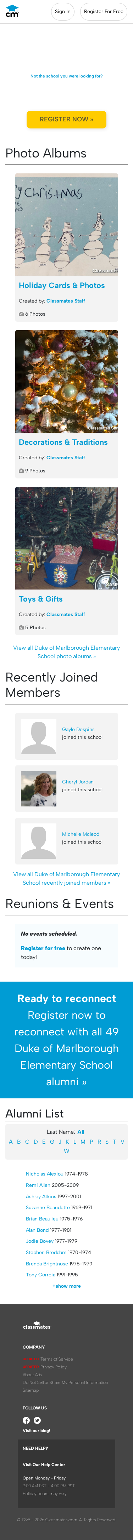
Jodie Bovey (40, 1241)
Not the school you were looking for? (67, 76)
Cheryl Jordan (78, 782)
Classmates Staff (65, 301)
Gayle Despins (78, 729)
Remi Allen (38, 1185)
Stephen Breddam (46, 1252)
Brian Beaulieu (42, 1219)
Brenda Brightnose (47, 1264)
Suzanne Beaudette (48, 1208)
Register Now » (66, 119)
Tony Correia (40, 1275)
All (80, 1132)
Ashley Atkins (41, 1197)
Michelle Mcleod (80, 834)
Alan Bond (37, 1230)
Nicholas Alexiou (44, 1174)
